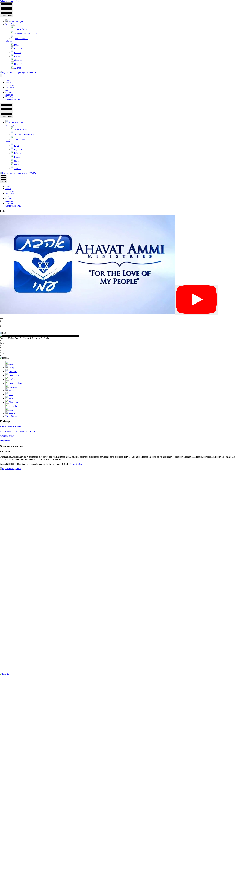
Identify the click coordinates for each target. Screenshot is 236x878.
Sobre (8, 82)
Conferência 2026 (13, 100)
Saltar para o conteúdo (9, 1)
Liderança (9, 85)
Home (8, 80)
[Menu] (1, 75)
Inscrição (9, 95)
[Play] (196, 300)
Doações (9, 97)
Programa (9, 87)
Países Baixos (11, 416)
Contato (8, 92)
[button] (118, 317)
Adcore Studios (76, 464)
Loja (7, 90)
